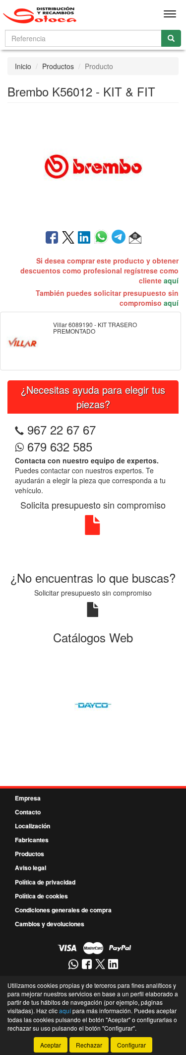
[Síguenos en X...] (100, 965)
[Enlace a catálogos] (93, 704)
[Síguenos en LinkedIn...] (113, 965)
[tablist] (93, 704)
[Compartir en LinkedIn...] (84, 238)
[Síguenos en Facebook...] (86, 965)
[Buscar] (171, 38)
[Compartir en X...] (68, 238)
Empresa (28, 797)
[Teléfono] (19, 429)
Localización (32, 825)
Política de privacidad (45, 882)
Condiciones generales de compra (63, 909)
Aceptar (50, 1045)
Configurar (131, 1045)
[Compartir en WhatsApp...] (103, 238)
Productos (58, 66)
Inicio (23, 66)
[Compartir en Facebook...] (52, 238)
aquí (171, 280)
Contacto (28, 811)
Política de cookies (41, 895)
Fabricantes (32, 839)
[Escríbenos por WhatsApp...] (73, 965)
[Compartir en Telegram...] (120, 238)
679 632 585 (58, 446)
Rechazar (89, 1045)
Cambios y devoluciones (49, 923)
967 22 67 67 (61, 429)
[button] (135, 238)
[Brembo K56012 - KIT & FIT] (93, 165)
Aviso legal (30, 867)
